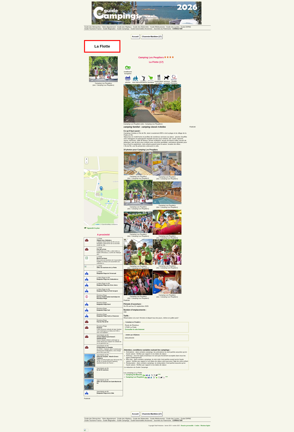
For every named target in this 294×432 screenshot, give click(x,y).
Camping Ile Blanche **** (143, 375)
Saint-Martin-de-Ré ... (103, 370)
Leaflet (97, 224)
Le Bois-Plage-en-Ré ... (107, 279)
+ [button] (86, 159)
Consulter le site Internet (134, 329)
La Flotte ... (107, 267)
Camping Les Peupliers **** (147, 377)
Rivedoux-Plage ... (103, 304)
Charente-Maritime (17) (152, 37)
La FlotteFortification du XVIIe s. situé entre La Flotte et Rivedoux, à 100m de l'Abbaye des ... (109, 251)
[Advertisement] (162, 47)
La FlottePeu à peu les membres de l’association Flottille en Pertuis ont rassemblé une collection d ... (109, 260)
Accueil (135, 37)
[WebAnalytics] (86, 431)
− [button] (86, 162)
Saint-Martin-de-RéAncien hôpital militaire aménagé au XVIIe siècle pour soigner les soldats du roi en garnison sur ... (109, 339)
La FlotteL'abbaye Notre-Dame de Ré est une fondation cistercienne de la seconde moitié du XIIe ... (108, 242)
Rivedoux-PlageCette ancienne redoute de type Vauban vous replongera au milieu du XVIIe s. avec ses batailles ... (109, 329)
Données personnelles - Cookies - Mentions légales (195, 425)
